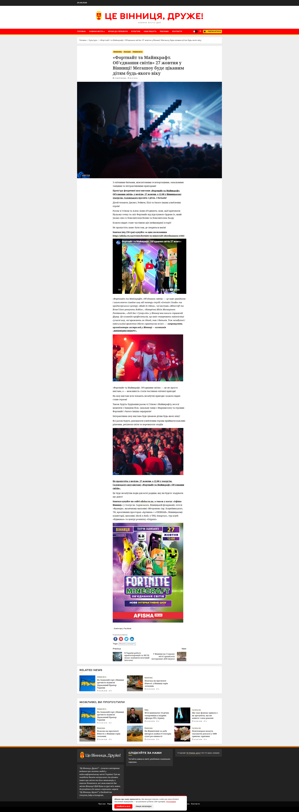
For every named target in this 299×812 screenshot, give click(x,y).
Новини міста (96, 31)
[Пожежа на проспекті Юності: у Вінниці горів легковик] (135, 683)
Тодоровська (120, 78)
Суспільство (196, 710)
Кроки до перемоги (118, 31)
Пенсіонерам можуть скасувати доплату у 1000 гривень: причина (204, 734)
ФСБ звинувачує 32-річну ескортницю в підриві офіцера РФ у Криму (157, 715)
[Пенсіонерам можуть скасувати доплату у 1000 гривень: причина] (182, 734)
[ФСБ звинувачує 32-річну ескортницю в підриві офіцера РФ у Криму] (135, 715)
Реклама (164, 31)
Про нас (102, 804)
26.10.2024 (134, 78)
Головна (81, 31)
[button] (200, 31)
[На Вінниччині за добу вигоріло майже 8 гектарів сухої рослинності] (135, 734)
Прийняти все (123, 806)
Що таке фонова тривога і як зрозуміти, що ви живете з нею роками (205, 715)
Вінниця (122, 644)
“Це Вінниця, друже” (193, 753)
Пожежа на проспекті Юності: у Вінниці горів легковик (156, 683)
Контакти (177, 31)
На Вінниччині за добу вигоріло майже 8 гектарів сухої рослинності (158, 734)
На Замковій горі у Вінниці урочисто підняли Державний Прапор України (110, 684)
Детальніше (171, 801)
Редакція (111, 804)
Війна (146, 710)
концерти (131, 644)
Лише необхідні (143, 806)
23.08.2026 (103, 691)
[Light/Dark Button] (195, 31)
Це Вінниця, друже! (154, 17)
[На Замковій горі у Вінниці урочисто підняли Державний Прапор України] (87, 683)
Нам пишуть (150, 31)
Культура (135, 31)
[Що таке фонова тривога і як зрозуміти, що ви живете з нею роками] (182, 715)
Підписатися (214, 31)
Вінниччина (118, 52)
